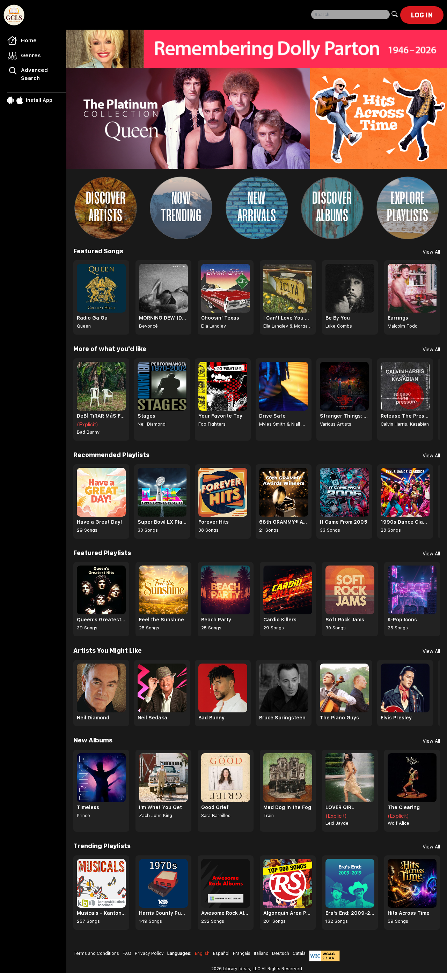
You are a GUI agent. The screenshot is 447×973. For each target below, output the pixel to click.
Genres (31, 55)
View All (431, 252)
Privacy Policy (149, 953)
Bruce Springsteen (282, 717)
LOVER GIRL (339, 807)
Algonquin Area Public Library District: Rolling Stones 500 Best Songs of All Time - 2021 (287, 913)
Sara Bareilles (215, 815)
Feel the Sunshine (161, 619)
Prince (83, 815)
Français (241, 953)
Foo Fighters (212, 424)
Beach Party (216, 619)
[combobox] (350, 14)
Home (29, 40)
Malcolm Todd (403, 326)
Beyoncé (148, 326)
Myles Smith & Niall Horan (283, 424)
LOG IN (422, 15)
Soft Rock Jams (344, 619)
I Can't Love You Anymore (287, 318)
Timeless (88, 807)
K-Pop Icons (402, 619)
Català (299, 953)
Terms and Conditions (96, 953)
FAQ (127, 953)
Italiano (261, 953)
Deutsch (280, 953)
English (202, 953)
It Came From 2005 (343, 522)
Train (268, 815)
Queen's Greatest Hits (101, 619)
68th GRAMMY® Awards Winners (283, 522)
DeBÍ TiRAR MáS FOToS (101, 416)
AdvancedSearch (34, 74)
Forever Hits (213, 522)
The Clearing (404, 807)
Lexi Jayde (337, 823)
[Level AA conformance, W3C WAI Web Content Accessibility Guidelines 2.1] (324, 955)
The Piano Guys (339, 717)
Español (221, 953)
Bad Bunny (88, 432)
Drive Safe (272, 416)
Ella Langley (213, 326)
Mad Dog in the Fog (287, 807)
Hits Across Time (409, 913)
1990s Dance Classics (405, 522)
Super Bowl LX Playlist (162, 522)
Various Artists (335, 424)
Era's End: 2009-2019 (349, 913)
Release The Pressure (405, 416)
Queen (84, 326)
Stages (146, 416)
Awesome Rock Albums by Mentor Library (225, 913)
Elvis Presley (396, 717)
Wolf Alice (398, 823)
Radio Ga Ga (92, 318)
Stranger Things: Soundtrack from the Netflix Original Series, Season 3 (344, 416)
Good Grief (215, 807)
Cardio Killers (279, 619)
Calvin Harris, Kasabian (405, 424)
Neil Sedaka (152, 717)
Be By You (337, 318)
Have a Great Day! (99, 522)
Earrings (398, 318)
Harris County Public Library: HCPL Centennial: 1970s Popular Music (163, 913)
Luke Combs (338, 326)
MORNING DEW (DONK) (163, 318)
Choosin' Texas (220, 318)
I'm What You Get (160, 807)
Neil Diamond (152, 424)
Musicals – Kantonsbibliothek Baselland (101, 913)
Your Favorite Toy (220, 416)
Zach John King (155, 815)
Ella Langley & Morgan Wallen (287, 326)
